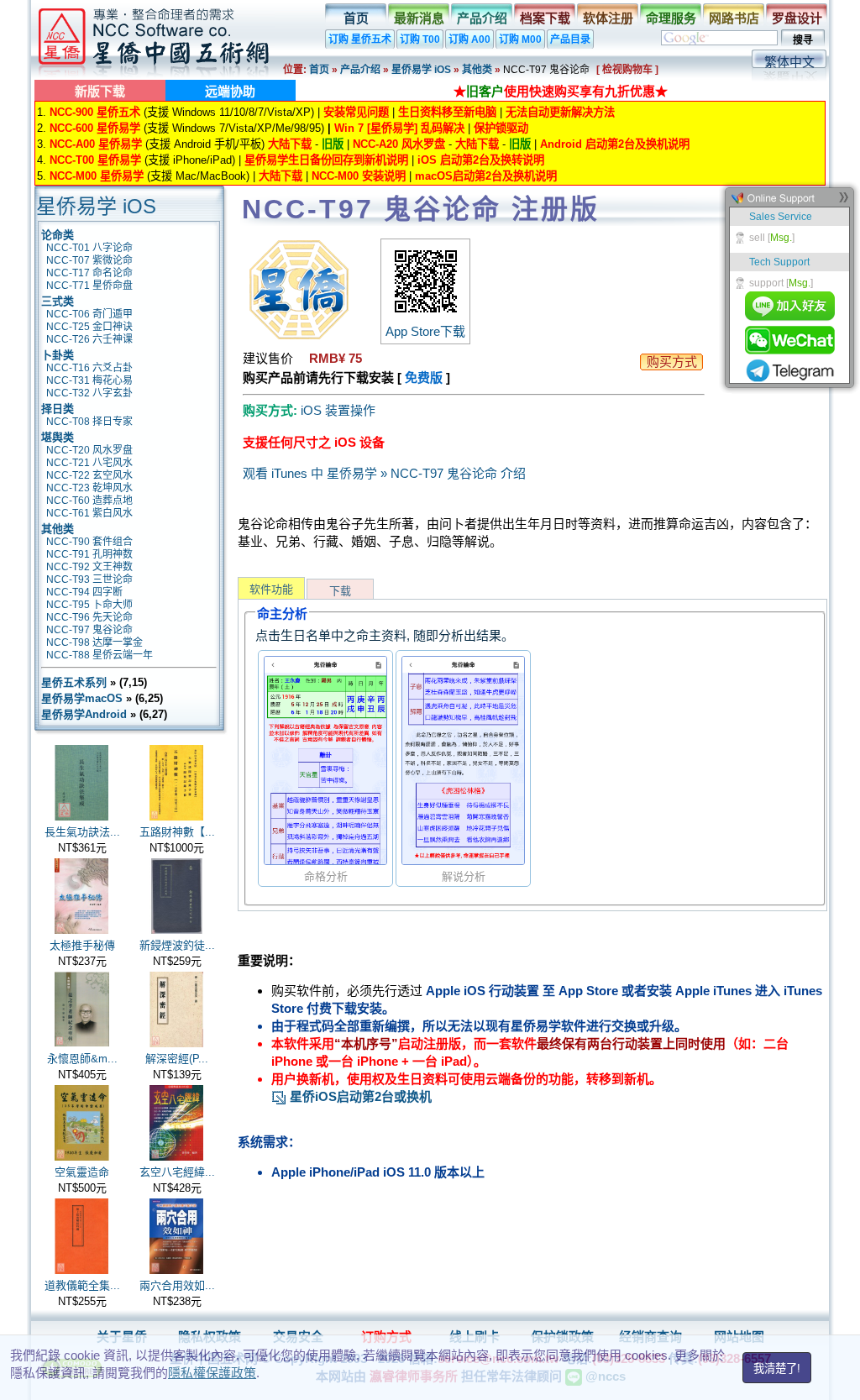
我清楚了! (776, 1368)
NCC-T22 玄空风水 (89, 475)
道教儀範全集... (82, 1285)
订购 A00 (469, 39)
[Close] (843, 201)
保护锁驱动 (501, 128)
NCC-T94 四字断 (84, 592)
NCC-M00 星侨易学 (97, 176)
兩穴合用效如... (177, 1285)
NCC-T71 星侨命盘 (89, 285)
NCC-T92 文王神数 (89, 567)
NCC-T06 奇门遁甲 (89, 314)
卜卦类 (57, 355)
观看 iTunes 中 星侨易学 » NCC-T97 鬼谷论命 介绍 (384, 473)
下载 (340, 591)
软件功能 (271, 589)
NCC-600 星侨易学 (95, 128)
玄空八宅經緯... (177, 1172)
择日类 (57, 408)
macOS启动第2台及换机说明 (486, 176)
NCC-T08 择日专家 (89, 421)
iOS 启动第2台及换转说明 (480, 160)
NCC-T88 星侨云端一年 (99, 655)
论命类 (57, 234)
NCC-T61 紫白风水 (89, 513)
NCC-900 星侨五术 (95, 112)
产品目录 (570, 39)
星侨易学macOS (82, 698)
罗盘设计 (797, 18)
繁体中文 (789, 62)
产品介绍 (482, 18)
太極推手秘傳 (82, 945)
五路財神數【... (177, 832)
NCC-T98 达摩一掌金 (94, 642)
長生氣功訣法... (82, 832)
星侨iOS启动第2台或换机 (359, 1096)
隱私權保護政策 (212, 1373)
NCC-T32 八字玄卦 (89, 393)
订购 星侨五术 (359, 39)
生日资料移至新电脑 (447, 112)
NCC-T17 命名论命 (89, 273)
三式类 (57, 301)
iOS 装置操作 (338, 410)
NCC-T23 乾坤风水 (89, 488)
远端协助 (230, 91)
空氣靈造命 (82, 1172)
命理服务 (671, 18)
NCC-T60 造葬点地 (89, 500)
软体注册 (608, 18)
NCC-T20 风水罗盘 (89, 450)
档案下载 (545, 18)
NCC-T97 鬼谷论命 (89, 630)
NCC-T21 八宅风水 (89, 463)
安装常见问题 (356, 112)
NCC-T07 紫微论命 (89, 260)
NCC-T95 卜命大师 (89, 605)
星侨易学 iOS (421, 70)
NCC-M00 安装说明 (359, 176)
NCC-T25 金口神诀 (89, 327)
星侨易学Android (84, 714)
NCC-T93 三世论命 (89, 579)
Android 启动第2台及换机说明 (615, 144)
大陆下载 (290, 144)
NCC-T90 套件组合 (89, 542)
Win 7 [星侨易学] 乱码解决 (399, 128)
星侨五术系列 (74, 682)
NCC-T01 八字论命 (89, 248)
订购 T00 (420, 39)
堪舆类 (57, 437)
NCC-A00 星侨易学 (96, 144)
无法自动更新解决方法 (560, 112)
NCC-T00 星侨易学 (95, 160)
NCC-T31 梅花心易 (89, 380)
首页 (356, 18)
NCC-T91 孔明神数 (89, 554)
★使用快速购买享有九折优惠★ (561, 91)
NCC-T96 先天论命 (89, 617)
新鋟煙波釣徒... (177, 945)
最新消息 (419, 18)
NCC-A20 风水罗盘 (399, 144)
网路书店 (734, 18)
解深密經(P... (176, 1058)
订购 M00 (520, 39)
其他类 (477, 70)
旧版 (332, 144)
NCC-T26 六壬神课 (89, 339)
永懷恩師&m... (82, 1058)
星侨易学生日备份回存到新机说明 (326, 160)
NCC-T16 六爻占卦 (89, 368)
